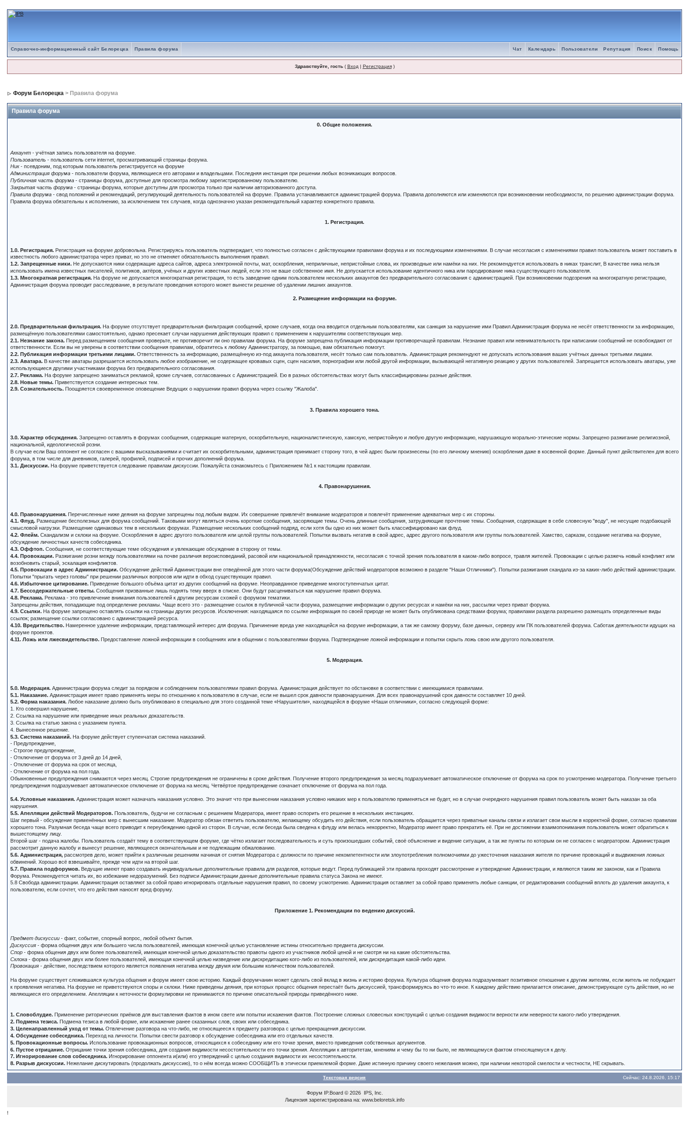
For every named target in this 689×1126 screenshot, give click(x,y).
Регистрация (377, 66)
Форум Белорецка (38, 93)
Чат (517, 49)
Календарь (542, 49)
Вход (353, 66)
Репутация (617, 49)
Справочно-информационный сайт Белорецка (70, 49)
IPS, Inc (373, 1093)
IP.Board (333, 1093)
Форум (314, 1093)
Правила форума (156, 49)
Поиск (644, 49)
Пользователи (580, 49)
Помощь (668, 49)
